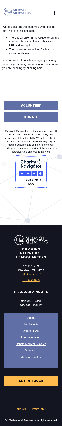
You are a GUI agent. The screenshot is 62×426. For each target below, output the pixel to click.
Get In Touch (31, 381)
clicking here (34, 68)
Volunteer (31, 105)
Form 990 (20, 408)
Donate (31, 117)
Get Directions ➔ (31, 274)
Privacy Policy (38, 408)
